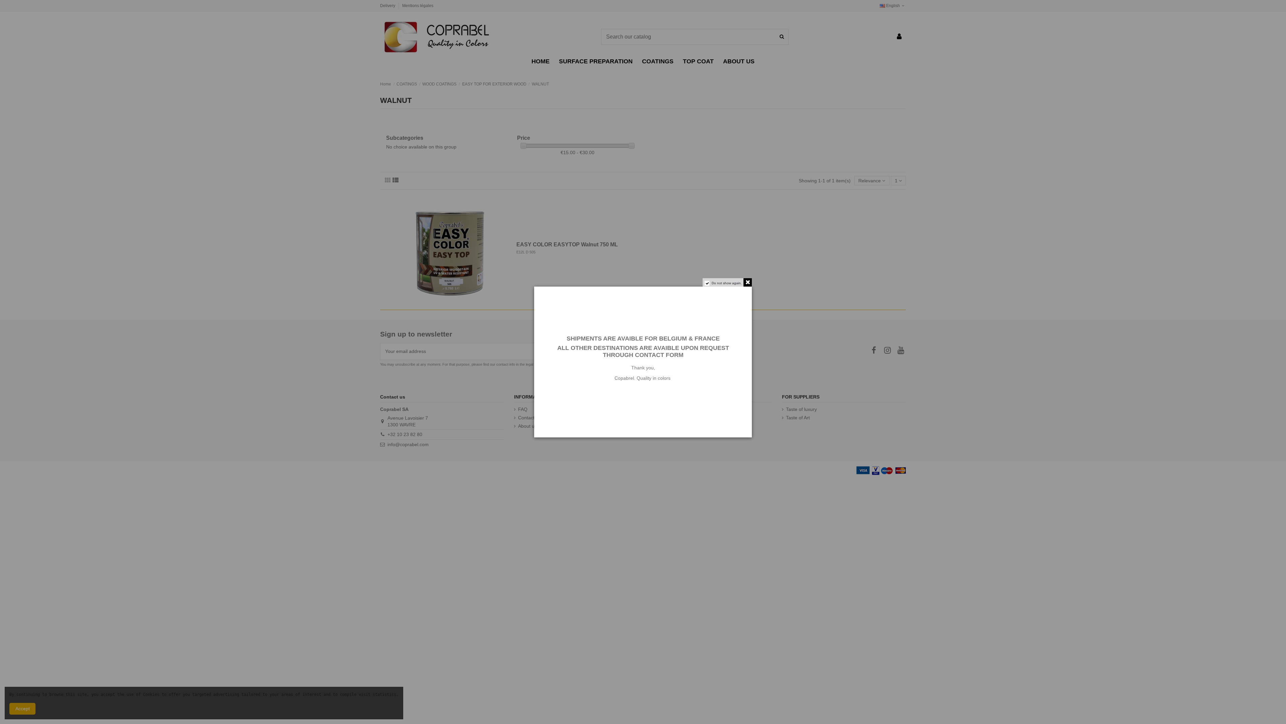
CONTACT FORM (659, 355)
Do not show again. (727, 283)
